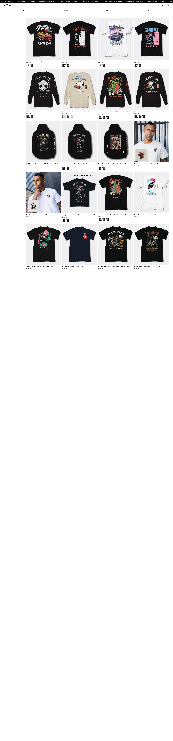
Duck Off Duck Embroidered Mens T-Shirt (37, 214)
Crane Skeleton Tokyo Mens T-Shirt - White (146, 214)
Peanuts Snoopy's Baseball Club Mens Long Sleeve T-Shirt (150, 111)
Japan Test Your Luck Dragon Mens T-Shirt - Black (112, 214)
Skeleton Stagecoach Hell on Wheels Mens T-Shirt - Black (114, 266)
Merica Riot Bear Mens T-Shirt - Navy (72, 266)
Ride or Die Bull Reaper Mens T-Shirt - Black (147, 266)
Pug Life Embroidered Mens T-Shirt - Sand (146, 163)
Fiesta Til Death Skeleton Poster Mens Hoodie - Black (113, 163)
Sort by (27, 16)
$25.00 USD (136, 165)
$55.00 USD (28, 165)
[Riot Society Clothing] (7, 5)
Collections (10, 16)
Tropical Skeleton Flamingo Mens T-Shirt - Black (39, 266)
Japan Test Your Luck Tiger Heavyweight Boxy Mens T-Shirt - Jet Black (79, 215)
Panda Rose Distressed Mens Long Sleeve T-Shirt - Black (41, 111)
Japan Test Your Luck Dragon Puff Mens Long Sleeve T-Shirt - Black (115, 112)
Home (5, 16)
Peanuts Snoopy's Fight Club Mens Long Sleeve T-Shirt (77, 111)
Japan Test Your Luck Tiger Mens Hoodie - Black (75, 163)
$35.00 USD (28, 113)
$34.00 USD (64, 217)
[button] (97, 5)
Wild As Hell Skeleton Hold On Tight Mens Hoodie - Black (42, 163)
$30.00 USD (28, 62)
